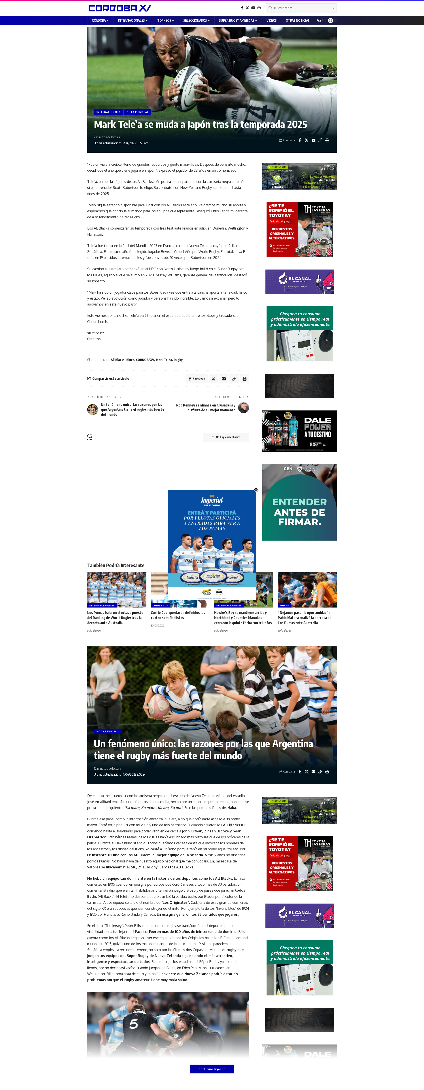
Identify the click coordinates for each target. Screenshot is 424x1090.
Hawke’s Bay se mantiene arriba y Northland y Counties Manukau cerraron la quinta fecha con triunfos (243, 617)
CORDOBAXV (145, 360)
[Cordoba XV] (119, 8)
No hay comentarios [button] (228, 437)
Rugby (178, 360)
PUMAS (284, 605)
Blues (130, 360)
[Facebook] (242, 8)
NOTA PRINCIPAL (137, 112)
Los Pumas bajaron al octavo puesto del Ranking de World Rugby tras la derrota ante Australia (115, 617)
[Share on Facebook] (300, 140)
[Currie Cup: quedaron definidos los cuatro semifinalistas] (180, 590)
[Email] (313, 140)
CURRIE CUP (160, 605)
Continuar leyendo (212, 1069)
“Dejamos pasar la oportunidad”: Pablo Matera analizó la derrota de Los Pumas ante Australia (304, 617)
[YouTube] (253, 8)
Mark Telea (164, 360)
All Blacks (118, 360)
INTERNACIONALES (109, 112)
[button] (319, 20)
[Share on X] (306, 140)
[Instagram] (259, 8)
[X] (247, 8)
